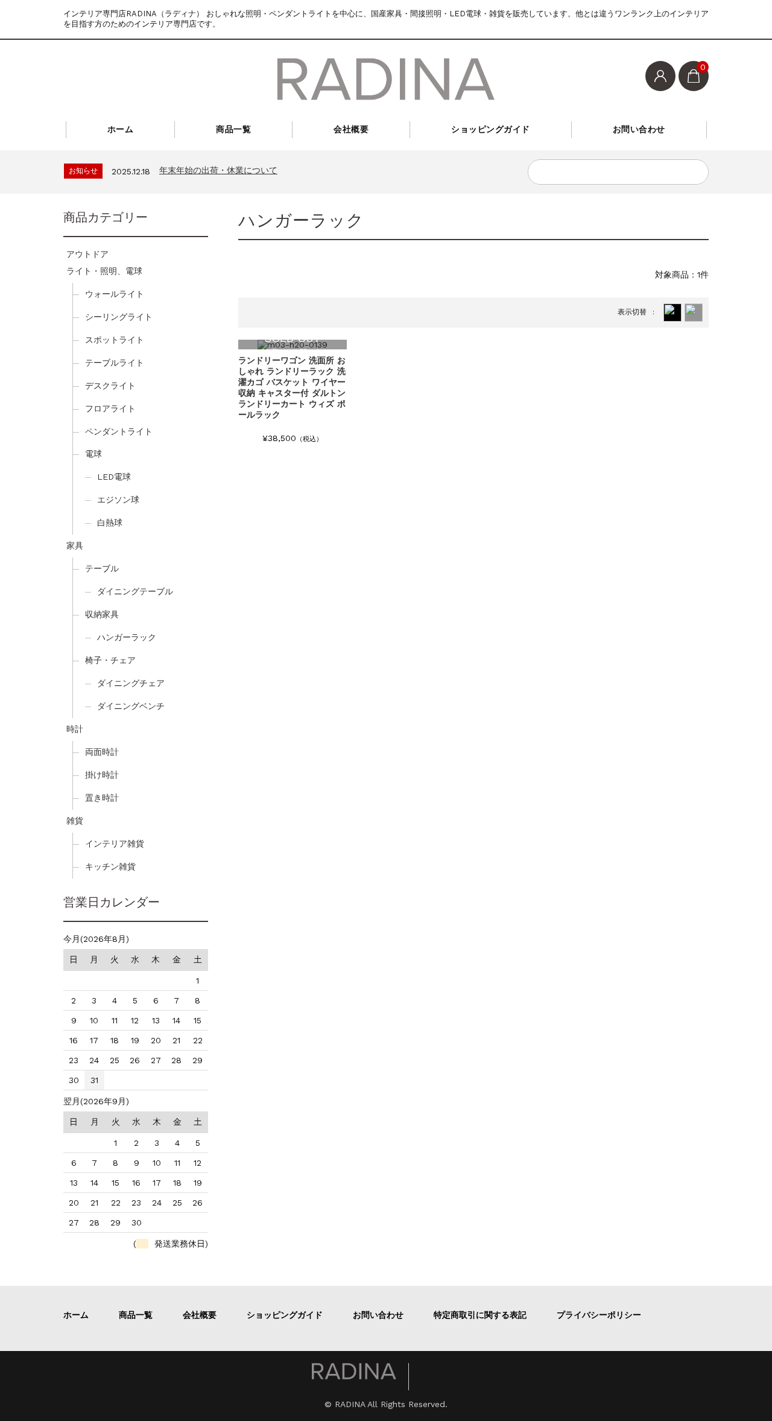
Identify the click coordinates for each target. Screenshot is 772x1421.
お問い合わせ (639, 129)
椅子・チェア (110, 660)
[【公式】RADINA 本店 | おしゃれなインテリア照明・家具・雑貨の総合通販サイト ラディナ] (386, 79)
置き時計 (102, 798)
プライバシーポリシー (599, 1315)
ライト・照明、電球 (104, 271)
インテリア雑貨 (114, 843)
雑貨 (74, 820)
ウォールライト (114, 294)
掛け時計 (102, 775)
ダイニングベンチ (131, 706)
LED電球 (114, 477)
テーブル (102, 568)
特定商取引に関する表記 (480, 1315)
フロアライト (110, 408)
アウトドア (87, 254)
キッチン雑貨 (110, 866)
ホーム (120, 129)
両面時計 (102, 752)
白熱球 (109, 522)
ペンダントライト (119, 431)
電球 (93, 454)
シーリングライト (119, 317)
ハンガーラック (126, 637)
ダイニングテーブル (135, 591)
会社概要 (351, 129)
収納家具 (102, 614)
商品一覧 (233, 129)
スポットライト (114, 340)
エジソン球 (118, 499)
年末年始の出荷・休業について (218, 170)
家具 (74, 545)
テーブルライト (114, 362)
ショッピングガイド (490, 129)
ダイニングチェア (131, 683)
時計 (74, 729)
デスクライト (110, 385)
